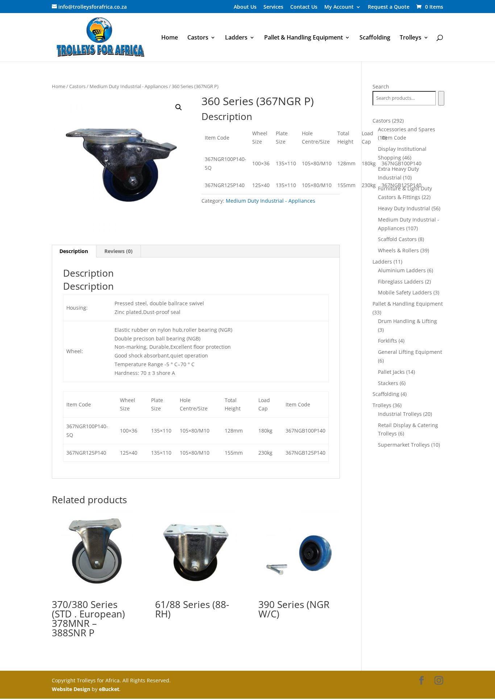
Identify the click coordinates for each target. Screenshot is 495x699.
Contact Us (303, 7)
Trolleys (410, 38)
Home (169, 38)
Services (273, 7)
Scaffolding (374, 38)
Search (381, 86)
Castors (197, 38)
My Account (339, 7)
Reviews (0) (118, 251)
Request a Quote (388, 7)
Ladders (236, 38)
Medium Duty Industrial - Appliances (129, 86)
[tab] (73, 251)
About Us (245, 7)
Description (73, 251)
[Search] (441, 98)
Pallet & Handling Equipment (303, 38)
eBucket (109, 689)
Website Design (71, 689)
